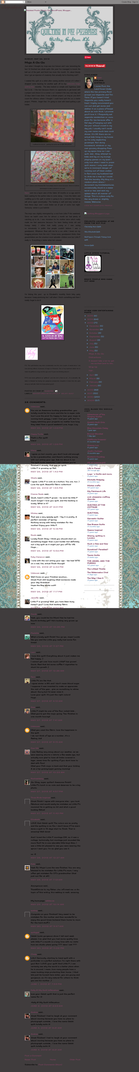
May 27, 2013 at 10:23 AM (48, 772)
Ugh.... (91, 370)
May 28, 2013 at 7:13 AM (46, 880)
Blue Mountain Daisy (97, 428)
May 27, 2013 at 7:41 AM (46, 720)
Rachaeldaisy (37, 778)
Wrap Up (93, 367)
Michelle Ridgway (95, 480)
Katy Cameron (38, 557)
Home (53, 1059)
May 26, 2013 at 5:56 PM (47, 551)
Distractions (95, 357)
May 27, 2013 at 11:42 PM (47, 813)
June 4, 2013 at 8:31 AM (46, 1028)
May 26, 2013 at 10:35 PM (48, 627)
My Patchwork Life (96, 491)
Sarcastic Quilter (95, 518)
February (94, 382)
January (93, 385)
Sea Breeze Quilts (96, 524)
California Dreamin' (96, 439)
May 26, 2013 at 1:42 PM (47, 472)
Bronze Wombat (95, 434)
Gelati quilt (67, 393)
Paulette (35, 633)
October (93, 333)
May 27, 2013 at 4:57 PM (47, 791)
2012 (90, 390)
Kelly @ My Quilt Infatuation (45, 990)
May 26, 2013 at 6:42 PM (47, 567)
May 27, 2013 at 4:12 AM (47, 701)
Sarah (34, 614)
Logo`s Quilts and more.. (99, 474)
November (94, 329)
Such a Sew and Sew (97, 544)
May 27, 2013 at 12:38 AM (47, 671)
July (91, 343)
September (95, 336)
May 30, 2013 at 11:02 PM (47, 948)
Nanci (27, 193)
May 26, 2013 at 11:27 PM (47, 646)
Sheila (34, 478)
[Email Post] (56, 391)
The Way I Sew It (95, 578)
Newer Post (30, 1059)
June (92, 347)
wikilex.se (50, 901)
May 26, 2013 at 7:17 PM (46, 592)
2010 (90, 397)
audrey (34, 910)
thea (33, 707)
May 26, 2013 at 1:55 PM (47, 488)
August (93, 340)
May (91, 351)
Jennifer (35, 598)
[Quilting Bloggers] (97, 213)
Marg (33, 450)
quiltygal (35, 932)
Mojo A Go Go (96, 354)
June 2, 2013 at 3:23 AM (47, 1006)
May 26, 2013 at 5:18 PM (47, 529)
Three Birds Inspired (40, 797)
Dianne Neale (37, 494)
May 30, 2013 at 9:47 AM (47, 926)
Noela (33, 535)
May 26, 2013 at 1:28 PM (47, 444)
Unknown (35, 406)
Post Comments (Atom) (50, 1064)
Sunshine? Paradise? (97, 549)
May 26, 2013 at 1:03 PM (47, 428)
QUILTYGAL (93, 513)
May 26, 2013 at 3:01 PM (47, 507)
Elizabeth (35, 819)
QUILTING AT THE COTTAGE (96, 506)
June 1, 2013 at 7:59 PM (46, 984)
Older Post (75, 1059)
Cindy (34, 954)
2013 (90, 323)
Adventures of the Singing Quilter (96, 415)
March (93, 378)
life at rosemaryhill (96, 462)
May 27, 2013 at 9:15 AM (47, 742)
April (92, 375)
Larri (33, 652)
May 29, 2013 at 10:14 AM (47, 904)
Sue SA (35, 748)
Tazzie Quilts (93, 555)
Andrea (34, 1012)
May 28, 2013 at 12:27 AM (47, 858)
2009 (91, 400)
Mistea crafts (93, 485)
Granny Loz (93, 445)
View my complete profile (98, 205)
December (94, 326)
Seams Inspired (94, 530)
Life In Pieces (93, 468)
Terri (33, 677)
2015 (90, 316)
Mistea (34, 513)
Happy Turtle (37, 434)
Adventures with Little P (46, 393)
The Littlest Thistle (96, 569)
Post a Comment (33, 1055)
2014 (90, 319)
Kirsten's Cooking (96, 457)
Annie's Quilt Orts (96, 422)
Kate (33, 864)
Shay (99, 78)
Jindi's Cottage (94, 451)
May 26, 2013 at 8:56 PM (47, 608)
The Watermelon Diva (97, 572)
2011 (90, 393)
